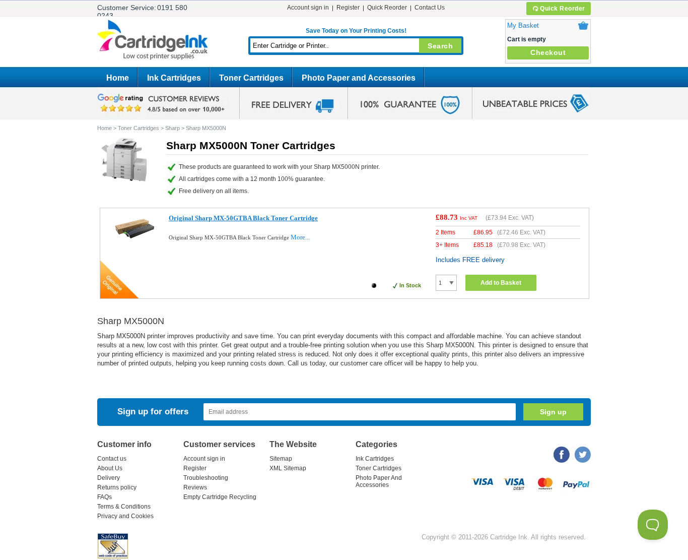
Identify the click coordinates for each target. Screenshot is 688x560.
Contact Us (430, 7)
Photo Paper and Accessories (359, 78)
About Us (109, 468)
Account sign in (308, 7)
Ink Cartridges (174, 78)
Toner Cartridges (251, 78)
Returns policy (116, 487)
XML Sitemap (287, 468)
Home (117, 78)
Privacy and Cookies (125, 516)
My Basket (523, 25)
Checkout (548, 52)
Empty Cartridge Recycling (219, 497)
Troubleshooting (205, 477)
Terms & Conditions (124, 506)
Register (348, 7)
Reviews (195, 487)
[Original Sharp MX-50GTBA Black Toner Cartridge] (135, 240)
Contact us (111, 458)
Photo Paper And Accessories (379, 481)
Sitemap (280, 458)
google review (162, 103)
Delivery (108, 477)
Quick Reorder (562, 8)
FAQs (104, 497)
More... (300, 237)
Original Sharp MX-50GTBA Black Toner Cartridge (243, 218)
